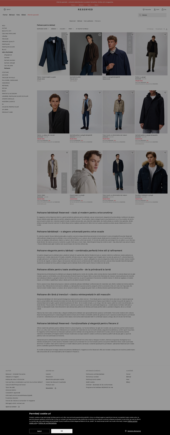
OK (62, 431)
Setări (39, 431)
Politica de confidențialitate (48, 423)
